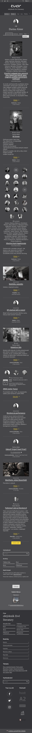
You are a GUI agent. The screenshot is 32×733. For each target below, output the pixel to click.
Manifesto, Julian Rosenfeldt (16, 480)
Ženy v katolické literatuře (9, 667)
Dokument (5, 670)
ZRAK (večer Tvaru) (10, 389)
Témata (13, 14)
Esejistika (26, 34)
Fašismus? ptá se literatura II (16, 508)
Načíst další (16, 543)
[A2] (22, 699)
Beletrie (21, 34)
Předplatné (20, 633)
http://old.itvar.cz (17, 574)
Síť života (16, 136)
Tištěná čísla (6, 562)
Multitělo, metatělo (16, 284)
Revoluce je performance (16, 413)
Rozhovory (15, 34)
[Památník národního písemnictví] (22, 713)
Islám (10, 672)
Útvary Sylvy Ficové (20, 670)
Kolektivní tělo (16, 347)
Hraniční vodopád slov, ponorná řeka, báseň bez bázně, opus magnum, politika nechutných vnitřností (16, 76)
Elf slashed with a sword (16, 310)
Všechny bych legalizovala (16, 243)
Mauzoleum (6, 668)
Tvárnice (19, 623)
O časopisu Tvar (21, 626)
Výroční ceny (12, 670)
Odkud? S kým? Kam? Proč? (16, 449)
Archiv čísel (20, 629)
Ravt (18, 14)
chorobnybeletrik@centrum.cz (16, 605)
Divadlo (11, 668)
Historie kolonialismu (18, 668)
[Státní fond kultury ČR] (22, 720)
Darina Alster (9, 34)
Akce (22, 14)
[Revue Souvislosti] (22, 706)
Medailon (25, 36)
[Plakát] (16, 48)
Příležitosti (26, 14)
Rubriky (6, 14)
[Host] (22, 692)
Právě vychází (19, 667)
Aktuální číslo (7, 623)
